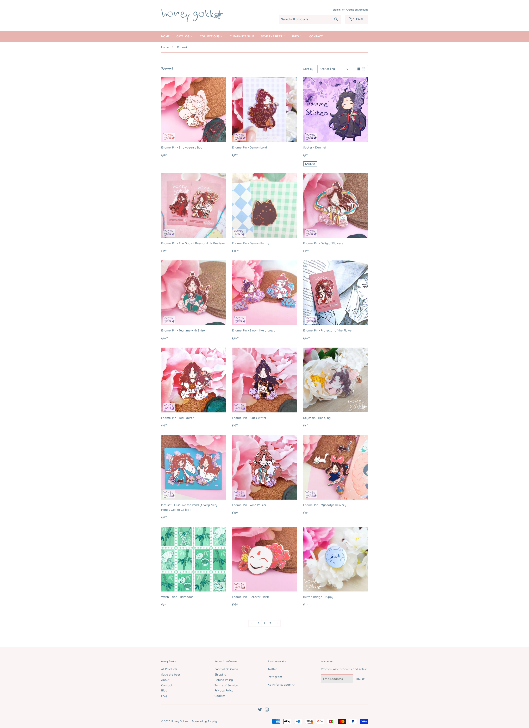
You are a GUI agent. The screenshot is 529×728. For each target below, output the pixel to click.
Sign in (337, 9)
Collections (210, 36)
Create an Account (357, 9)
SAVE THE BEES (272, 36)
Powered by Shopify (204, 721)
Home (165, 36)
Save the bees (171, 674)
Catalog (183, 36)
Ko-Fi (271, 684)
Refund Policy (223, 680)
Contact (316, 36)
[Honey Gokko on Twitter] (260, 710)
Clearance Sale (242, 36)
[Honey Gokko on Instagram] (267, 710)
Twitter (272, 669)
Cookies (219, 696)
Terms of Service (226, 685)
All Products (169, 669)
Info (296, 36)
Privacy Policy (223, 690)
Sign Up (360, 678)
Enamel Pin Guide (226, 669)
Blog (164, 690)
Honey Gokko (179, 721)
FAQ (164, 696)
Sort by (308, 69)
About (165, 680)
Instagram (275, 677)
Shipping (220, 674)
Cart (359, 19)
